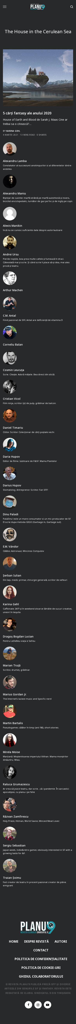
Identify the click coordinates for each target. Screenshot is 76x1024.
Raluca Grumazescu (16, 784)
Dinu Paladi (10, 514)
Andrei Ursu (11, 254)
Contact (41, 950)
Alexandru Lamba (15, 161)
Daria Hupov (11, 456)
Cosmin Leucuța (13, 370)
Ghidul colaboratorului (41, 976)
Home (13, 941)
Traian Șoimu (12, 877)
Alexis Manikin (12, 225)
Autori (61, 941)
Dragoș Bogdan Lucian (18, 636)
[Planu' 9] (38, 7)
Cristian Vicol (11, 398)
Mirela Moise (11, 752)
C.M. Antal (9, 315)
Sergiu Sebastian (14, 845)
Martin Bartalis (13, 723)
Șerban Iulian (12, 575)
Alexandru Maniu (14, 193)
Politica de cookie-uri (41, 968)
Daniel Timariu (13, 427)
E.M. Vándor (11, 546)
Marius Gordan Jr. (14, 694)
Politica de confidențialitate (41, 959)
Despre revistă (36, 941)
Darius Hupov (12, 485)
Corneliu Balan (13, 344)
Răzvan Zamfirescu (15, 816)
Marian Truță (11, 665)
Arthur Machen (13, 290)
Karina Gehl (13, 131)
